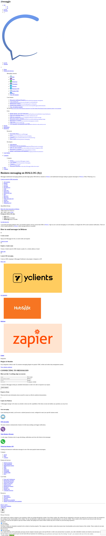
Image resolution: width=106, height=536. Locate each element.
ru (7, 6)
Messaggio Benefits (24, 166)
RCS (13, 93)
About (19, 160)
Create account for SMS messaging (9, 179)
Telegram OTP (15, 88)
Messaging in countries (24, 120)
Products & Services (9, 71)
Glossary (22, 137)
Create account (4, 241)
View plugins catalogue (6, 367)
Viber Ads (17, 122)
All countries (7, 182)
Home (5, 69)
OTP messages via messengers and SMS (28, 124)
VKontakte (14, 84)
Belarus (48, 176)
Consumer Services (8, 490)
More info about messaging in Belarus (10, 209)
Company (6, 155)
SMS (13, 77)
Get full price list (5, 222)
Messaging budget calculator (27, 118)
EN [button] (4, 5)
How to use (20, 139)
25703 (11, 212)
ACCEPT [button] (11, 535)
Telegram (14, 86)
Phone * (29, 378)
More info (3, 251)
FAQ (21, 135)
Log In (5, 9)
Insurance (6, 487)
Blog (5, 167)
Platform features (8, 462)
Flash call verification (23, 115)
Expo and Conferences (9, 479)
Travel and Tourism (8, 482)
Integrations (6, 127)
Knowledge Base (19, 133)
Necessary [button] (3, 521)
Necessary (5, 523)
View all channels (14, 94)
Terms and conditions (6, 506)
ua (7, 8)
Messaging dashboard (26, 100)
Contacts (15, 164)
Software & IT (7, 485)
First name (30, 377)
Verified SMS (15, 91)
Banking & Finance (8, 486)
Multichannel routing (23, 103)
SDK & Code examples (26, 147)
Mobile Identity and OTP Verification (30, 113)
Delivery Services (8, 483)
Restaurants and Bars (9, 480)
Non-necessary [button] (4, 529)
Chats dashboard (23, 101)
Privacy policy (4, 504)
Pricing (5, 125)
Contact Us (3, 507)
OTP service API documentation (26, 146)
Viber (13, 79)
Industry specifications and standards (26, 151)
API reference (13, 144)
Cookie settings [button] (5, 535)
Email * (29, 380)
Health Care (7, 489)
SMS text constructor (25, 117)
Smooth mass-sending (27, 105)
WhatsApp (14, 81)
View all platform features (16, 107)
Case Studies (7, 153)
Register (6, 10)
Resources (6, 128)
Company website (31, 382)
